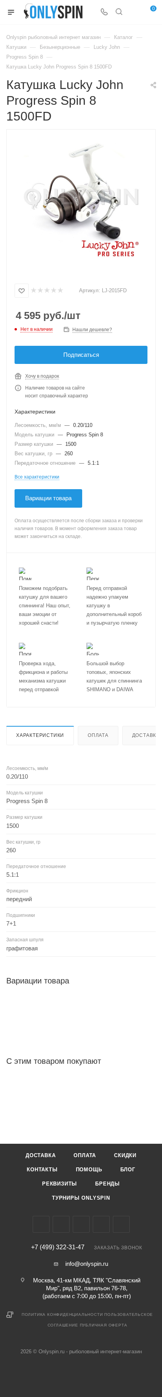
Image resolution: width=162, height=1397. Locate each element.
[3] (46, 291)
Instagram (61, 1224)
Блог (127, 1170)
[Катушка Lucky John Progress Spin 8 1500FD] (81, 199)
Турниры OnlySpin (81, 1198)
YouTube (101, 1224)
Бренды (107, 1184)
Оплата (98, 735)
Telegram (81, 1224)
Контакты (42, 1170)
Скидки (125, 1155)
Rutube (121, 1224)
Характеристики (40, 735)
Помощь (89, 1170)
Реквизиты (59, 1184)
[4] (53, 291)
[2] (40, 291)
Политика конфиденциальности (62, 1314)
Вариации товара (48, 498)
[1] (33, 291)
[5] (60, 291)
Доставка (40, 1155)
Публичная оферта (103, 1325)
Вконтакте (41, 1224)
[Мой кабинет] (133, 12)
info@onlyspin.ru (86, 1263)
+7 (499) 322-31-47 (58, 1247)
